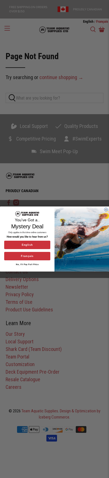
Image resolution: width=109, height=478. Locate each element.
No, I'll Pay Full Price (27, 264)
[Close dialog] (106, 209)
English (27, 244)
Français (27, 256)
